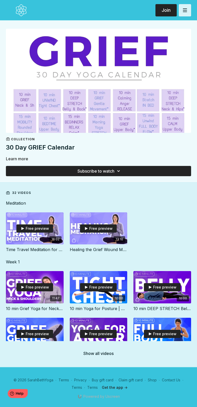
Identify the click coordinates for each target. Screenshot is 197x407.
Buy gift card (102, 380)
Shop (152, 380)
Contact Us (171, 380)
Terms (63, 380)
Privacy (80, 380)
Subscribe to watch (95, 171)
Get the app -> (114, 387)
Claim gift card (131, 380)
